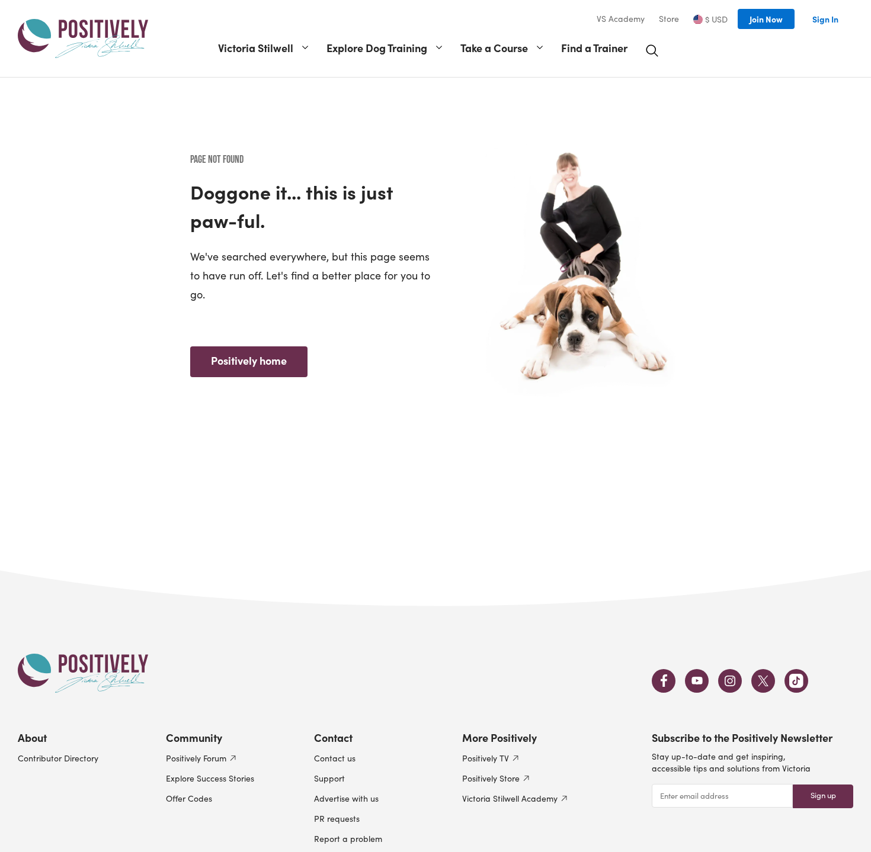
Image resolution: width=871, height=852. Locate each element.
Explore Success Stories (210, 778)
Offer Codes (189, 798)
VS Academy (621, 19)
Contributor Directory (58, 758)
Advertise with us (346, 798)
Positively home (249, 360)
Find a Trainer (594, 47)
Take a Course (494, 47)
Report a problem (348, 838)
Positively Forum (196, 758)
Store (669, 19)
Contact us (335, 758)
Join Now (766, 19)
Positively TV (485, 758)
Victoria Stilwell (255, 47)
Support (329, 778)
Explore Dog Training (376, 47)
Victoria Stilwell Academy (510, 798)
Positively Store (491, 778)
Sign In (825, 19)
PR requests (337, 818)
